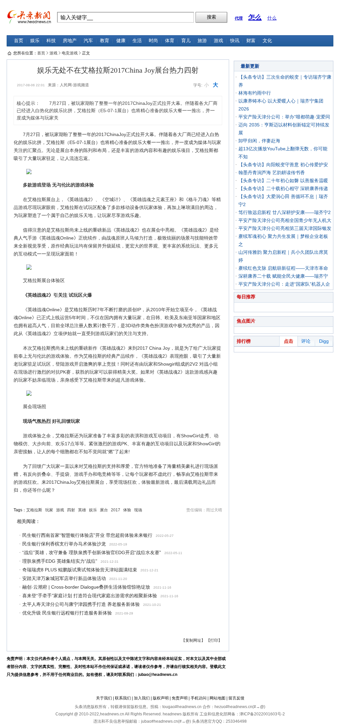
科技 (51, 40)
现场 (138, 510)
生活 (137, 40)
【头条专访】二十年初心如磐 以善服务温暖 (283, 180)
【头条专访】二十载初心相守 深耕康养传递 (283, 188)
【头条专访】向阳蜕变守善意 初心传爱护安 (283, 164)
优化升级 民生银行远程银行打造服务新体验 (67, 613)
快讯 (234, 40)
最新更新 (250, 66)
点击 (288, 341)
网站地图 (217, 698)
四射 (71, 510)
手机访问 (199, 698)
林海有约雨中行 (254, 93)
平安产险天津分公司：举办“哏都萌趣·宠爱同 (284, 116)
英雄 (82, 510)
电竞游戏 (70, 53)
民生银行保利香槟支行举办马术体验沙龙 (64, 543)
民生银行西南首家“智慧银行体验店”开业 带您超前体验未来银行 (87, 535)
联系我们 (123, 698)
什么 (272, 18)
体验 (127, 510)
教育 (104, 40)
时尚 (153, 40)
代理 (239, 18)
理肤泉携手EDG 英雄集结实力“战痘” (59, 561)
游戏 (218, 40)
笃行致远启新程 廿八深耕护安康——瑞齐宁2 (284, 212)
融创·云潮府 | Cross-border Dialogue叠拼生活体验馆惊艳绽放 (86, 587)
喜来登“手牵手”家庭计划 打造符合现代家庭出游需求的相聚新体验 (89, 595)
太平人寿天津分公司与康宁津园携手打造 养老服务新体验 (81, 604)
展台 (104, 510)
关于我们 (104, 698)
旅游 (202, 40)
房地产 (70, 40)
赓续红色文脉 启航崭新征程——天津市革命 (283, 268)
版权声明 (161, 698)
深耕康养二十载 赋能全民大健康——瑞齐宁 (283, 276)
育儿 (186, 40)
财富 (251, 40)
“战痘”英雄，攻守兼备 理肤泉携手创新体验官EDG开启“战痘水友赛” (91, 552)
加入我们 (142, 698)
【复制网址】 (193, 640)
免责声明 (180, 698)
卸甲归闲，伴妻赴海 (259, 140)
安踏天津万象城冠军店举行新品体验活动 (64, 578)
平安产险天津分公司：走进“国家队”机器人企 (284, 284)
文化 (267, 40)
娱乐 (35, 40)
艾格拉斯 (34, 510)
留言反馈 (236, 698)
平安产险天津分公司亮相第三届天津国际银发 (284, 228)
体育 (169, 40)
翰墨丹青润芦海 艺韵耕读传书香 (271, 172)
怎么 (255, 17)
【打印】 (214, 640)
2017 (115, 510)
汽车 (88, 40)
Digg (324, 341)
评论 (305, 341)
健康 (121, 40)
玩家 (49, 510)
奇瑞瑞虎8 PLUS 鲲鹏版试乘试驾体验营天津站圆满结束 (79, 569)
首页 (18, 40)
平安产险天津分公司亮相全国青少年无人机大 (284, 220)
